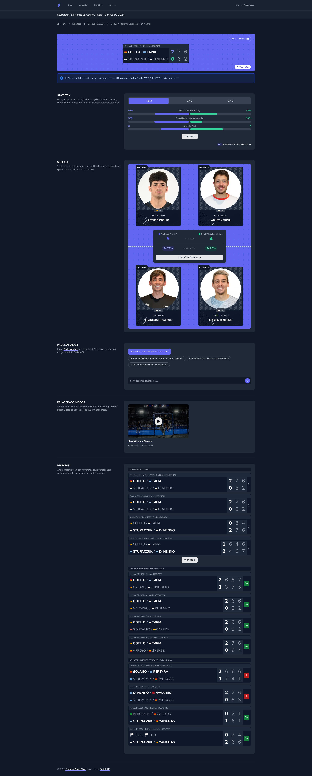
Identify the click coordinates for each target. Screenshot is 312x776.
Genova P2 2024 (96, 23)
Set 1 (189, 100)
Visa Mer (189, 560)
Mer (111, 5)
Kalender (76, 23)
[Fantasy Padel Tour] (59, 5)
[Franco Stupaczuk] (158, 288)
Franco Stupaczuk (158, 320)
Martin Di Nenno (220, 320)
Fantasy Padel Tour (75, 769)
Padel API (105, 769)
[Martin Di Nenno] (220, 288)
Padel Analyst (71, 349)
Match (149, 100)
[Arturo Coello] (158, 188)
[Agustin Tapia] (220, 188)
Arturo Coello (158, 220)
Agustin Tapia (221, 220)
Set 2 (230, 100)
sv (237, 5)
